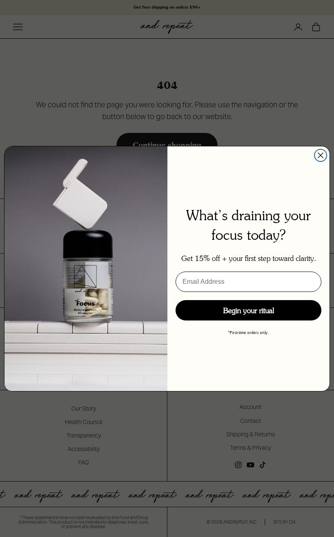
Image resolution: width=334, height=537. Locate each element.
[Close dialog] (320, 155)
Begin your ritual (248, 310)
